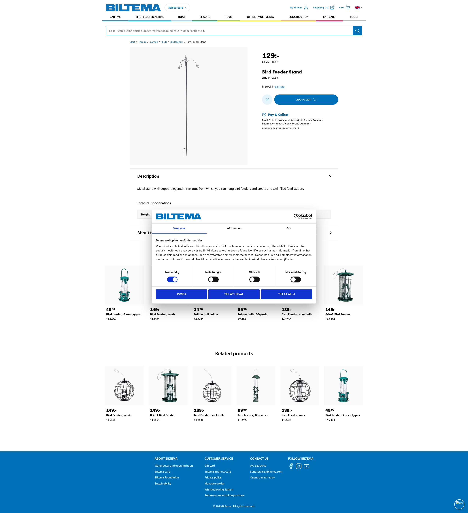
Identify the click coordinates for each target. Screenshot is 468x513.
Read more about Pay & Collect (279, 128)
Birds (164, 41)
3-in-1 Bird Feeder (337, 314)
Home (228, 17)
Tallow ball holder (206, 314)
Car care (329, 17)
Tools (354, 17)
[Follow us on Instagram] (299, 466)
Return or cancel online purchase (224, 495)
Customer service (219, 458)
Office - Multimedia (260, 17)
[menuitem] (115, 17)
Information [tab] (234, 228)
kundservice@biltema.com (266, 471)
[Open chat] (459, 504)
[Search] (357, 30)
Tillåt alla (286, 294)
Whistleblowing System (219, 489)
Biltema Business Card (218, 471)
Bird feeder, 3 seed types (123, 314)
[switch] (213, 279)
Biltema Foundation (167, 477)
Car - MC (115, 17)
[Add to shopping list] (267, 99)
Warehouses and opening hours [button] (174, 465)
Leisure (205, 17)
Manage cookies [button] (214, 483)
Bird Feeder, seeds (162, 314)
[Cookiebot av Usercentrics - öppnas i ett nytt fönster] (296, 216)
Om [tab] (288, 228)
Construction (298, 17)
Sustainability (163, 483)
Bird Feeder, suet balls (297, 314)
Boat (181, 17)
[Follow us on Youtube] (306, 468)
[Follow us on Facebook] (291, 466)
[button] (358, 7)
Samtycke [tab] (179, 228)
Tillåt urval (234, 294)
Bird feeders (176, 41)
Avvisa (181, 294)
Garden (154, 41)
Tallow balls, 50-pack (252, 314)
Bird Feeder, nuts (293, 415)
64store (279, 86)
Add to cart (304, 99)
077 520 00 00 (258, 465)
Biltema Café (162, 471)
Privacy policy (213, 477)
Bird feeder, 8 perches (253, 415)
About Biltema (166, 458)
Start (132, 41)
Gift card (210, 465)
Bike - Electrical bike (149, 17)
